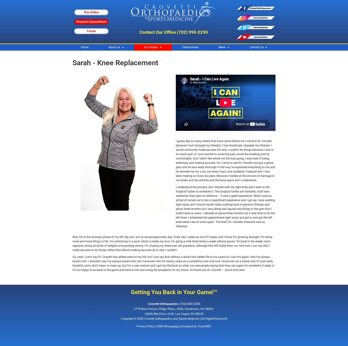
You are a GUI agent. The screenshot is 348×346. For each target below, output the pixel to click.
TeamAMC (204, 326)
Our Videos (151, 47)
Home (84, 47)
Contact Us (257, 47)
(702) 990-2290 (192, 32)
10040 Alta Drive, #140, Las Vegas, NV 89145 (174, 313)
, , (174, 308)
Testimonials (190, 47)
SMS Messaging (167, 326)
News (222, 47)
